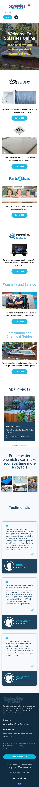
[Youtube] (25, 778)
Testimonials (24, 724)
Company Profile (9, 724)
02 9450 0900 (8, 749)
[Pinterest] (21, 778)
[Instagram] (18, 778)
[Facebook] (14, 778)
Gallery (17, 724)
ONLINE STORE (6, 12)
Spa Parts (28, 734)
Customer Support (18, 734)
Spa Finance (7, 734)
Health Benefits (8, 736)
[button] (29, 5)
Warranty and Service (19, 284)
